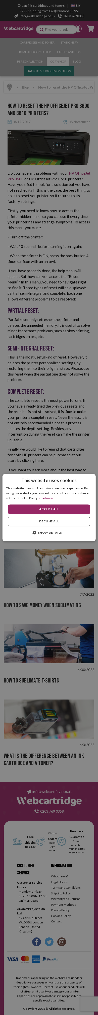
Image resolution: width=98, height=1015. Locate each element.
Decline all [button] (49, 521)
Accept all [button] (49, 509)
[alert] (49, 507)
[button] (49, 532)
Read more (46, 498)
